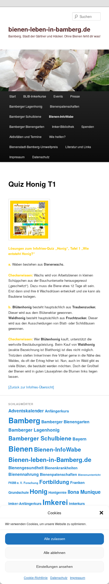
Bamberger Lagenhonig (25, 106)
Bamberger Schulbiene (25, 116)
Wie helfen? (57, 136)
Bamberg (24, 420)
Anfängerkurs (57, 410)
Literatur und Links (78, 147)
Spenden (87, 126)
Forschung (31, 483)
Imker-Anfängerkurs (25, 503)
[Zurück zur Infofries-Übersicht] (31, 387)
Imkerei (55, 502)
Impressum (77, 577)
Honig (38, 491)
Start (12, 96)
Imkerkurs (77, 503)
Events (58, 96)
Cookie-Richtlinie (36, 577)
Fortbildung (54, 481)
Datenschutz (58, 577)
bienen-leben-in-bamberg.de (49, 29)
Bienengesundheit (26, 468)
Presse (75, 96)
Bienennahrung (23, 474)
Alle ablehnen (54, 553)
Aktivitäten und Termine (25, 136)
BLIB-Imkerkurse (34, 96)
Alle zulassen (54, 539)
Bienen (20, 448)
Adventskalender (26, 411)
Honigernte (57, 492)
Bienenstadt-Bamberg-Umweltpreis (33, 147)
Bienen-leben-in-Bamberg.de (49, 459)
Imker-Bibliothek (63, 126)
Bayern (79, 439)
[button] (101, 512)
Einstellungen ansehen (54, 567)
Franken (77, 482)
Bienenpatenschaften (64, 106)
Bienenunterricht (89, 475)
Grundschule (18, 492)
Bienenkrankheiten (61, 467)
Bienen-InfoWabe (61, 116)
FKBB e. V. (15, 483)
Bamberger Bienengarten (26, 126)
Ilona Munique (84, 491)
